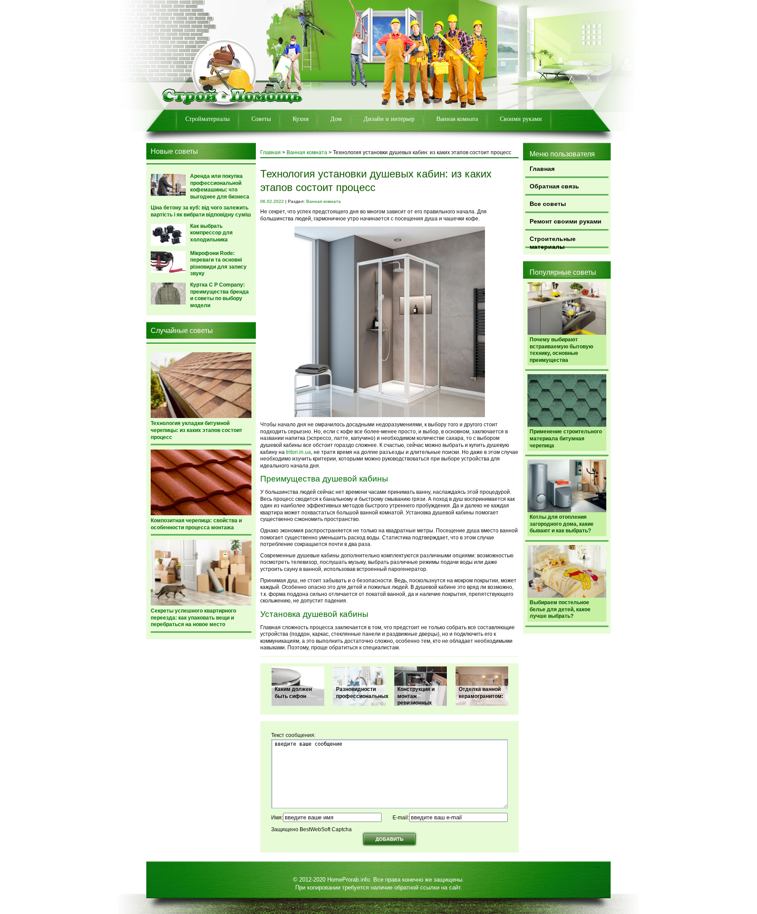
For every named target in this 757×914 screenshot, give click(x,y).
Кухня (300, 119)
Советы (261, 119)
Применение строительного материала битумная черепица (566, 438)
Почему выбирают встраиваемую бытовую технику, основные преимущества (561, 350)
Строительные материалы (553, 241)
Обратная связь (554, 186)
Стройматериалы (207, 119)
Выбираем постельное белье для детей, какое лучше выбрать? (560, 609)
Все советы (548, 203)
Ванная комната (457, 119)
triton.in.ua (298, 452)
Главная (542, 168)
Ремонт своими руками (565, 221)
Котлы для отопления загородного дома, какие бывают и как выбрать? (562, 524)
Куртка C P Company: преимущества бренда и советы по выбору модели (219, 295)
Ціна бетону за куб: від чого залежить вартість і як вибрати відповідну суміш (201, 211)
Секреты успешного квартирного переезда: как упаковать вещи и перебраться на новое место (193, 617)
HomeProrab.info (348, 879)
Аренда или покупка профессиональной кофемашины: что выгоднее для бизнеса (219, 186)
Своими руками (521, 119)
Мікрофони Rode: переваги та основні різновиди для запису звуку (218, 263)
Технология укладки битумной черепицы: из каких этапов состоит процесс (196, 430)
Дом (336, 119)
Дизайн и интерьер (389, 119)
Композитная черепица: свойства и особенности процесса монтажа (196, 524)
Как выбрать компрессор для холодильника (211, 233)
